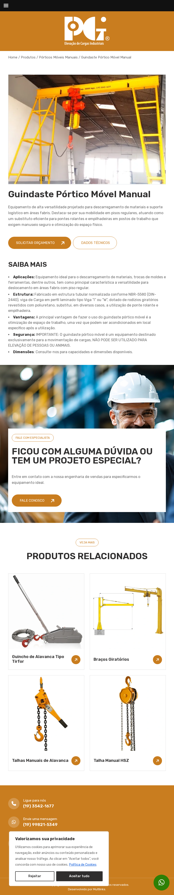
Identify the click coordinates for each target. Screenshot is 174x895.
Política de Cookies (83, 865)
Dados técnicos (95, 243)
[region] (59, 858)
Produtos (28, 57)
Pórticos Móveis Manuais (58, 57)
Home (12, 57)
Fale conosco (32, 501)
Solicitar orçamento (36, 243)
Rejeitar (34, 876)
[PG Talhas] (87, 31)
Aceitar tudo (79, 876)
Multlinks (99, 889)
